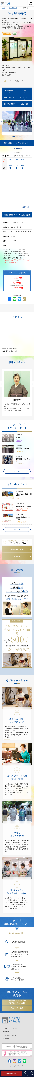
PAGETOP (31, 1075)
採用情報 (6, 1038)
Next (32, 122)
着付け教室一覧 (13, 8)
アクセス (24, 90)
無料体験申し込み (17, 549)
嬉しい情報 (24, 104)
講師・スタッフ (9, 97)
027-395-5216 (17, 80)
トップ (3, 8)
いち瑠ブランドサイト (10, 1028)
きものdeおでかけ (9, 104)
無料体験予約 (9, 90)
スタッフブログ (25, 97)
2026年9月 (25, 207)
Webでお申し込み (17, 1008)
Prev (1, 122)
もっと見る (17, 471)
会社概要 (6, 1032)
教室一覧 (25, 1075)
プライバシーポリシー (10, 1035)
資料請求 (17, 556)
